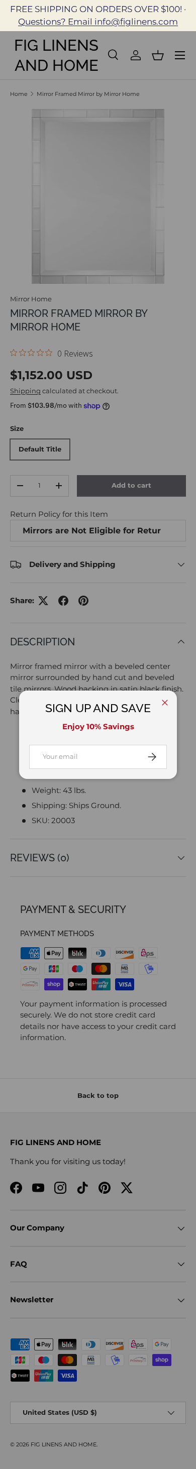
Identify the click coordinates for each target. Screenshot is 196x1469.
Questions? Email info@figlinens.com (98, 22)
